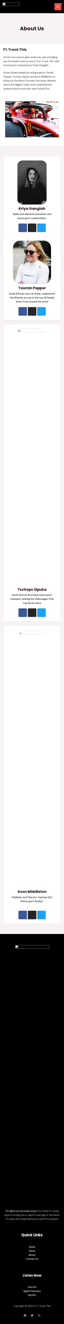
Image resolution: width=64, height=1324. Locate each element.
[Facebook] (25, 1315)
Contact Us (32, 1258)
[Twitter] (32, 1315)
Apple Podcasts (32, 1291)
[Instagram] (39, 1315)
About (32, 1254)
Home (32, 1246)
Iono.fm (32, 1286)
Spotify (32, 1295)
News (32, 1250)
